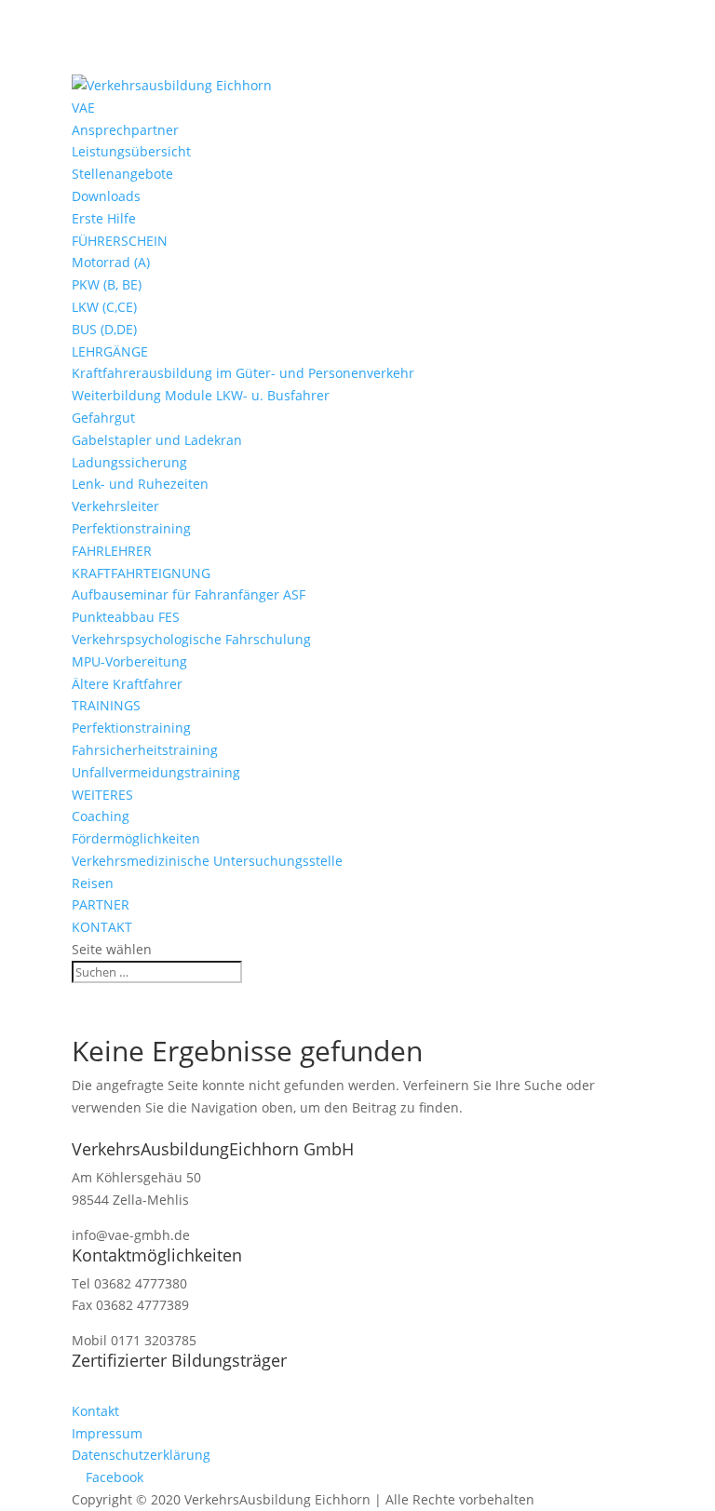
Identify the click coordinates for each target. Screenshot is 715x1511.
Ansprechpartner (125, 130)
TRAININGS (106, 705)
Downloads (106, 196)
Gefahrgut (103, 417)
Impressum (107, 1433)
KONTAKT (102, 927)
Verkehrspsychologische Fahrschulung (191, 639)
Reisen (93, 883)
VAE (83, 107)
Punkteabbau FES (126, 617)
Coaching (100, 816)
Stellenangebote (122, 173)
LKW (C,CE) (104, 307)
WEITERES (102, 794)
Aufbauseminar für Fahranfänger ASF (188, 594)
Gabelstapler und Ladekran (157, 440)
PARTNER (100, 904)
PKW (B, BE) (107, 284)
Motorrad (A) (111, 262)
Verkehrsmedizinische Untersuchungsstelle (207, 861)
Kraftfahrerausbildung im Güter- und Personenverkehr (243, 373)
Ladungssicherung (129, 462)
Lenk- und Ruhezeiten (140, 483)
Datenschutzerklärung (141, 1455)
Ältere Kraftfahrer (127, 684)
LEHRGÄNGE (110, 351)
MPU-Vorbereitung (129, 661)
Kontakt (95, 1411)
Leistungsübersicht (131, 151)
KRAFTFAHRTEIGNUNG (141, 573)
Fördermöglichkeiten (136, 838)
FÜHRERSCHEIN (120, 241)
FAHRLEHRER (112, 551)
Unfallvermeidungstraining (156, 772)
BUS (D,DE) (104, 329)
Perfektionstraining (131, 528)
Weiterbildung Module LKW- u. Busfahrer (201, 395)
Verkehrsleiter (115, 506)
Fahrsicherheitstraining (145, 750)
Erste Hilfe (104, 218)
